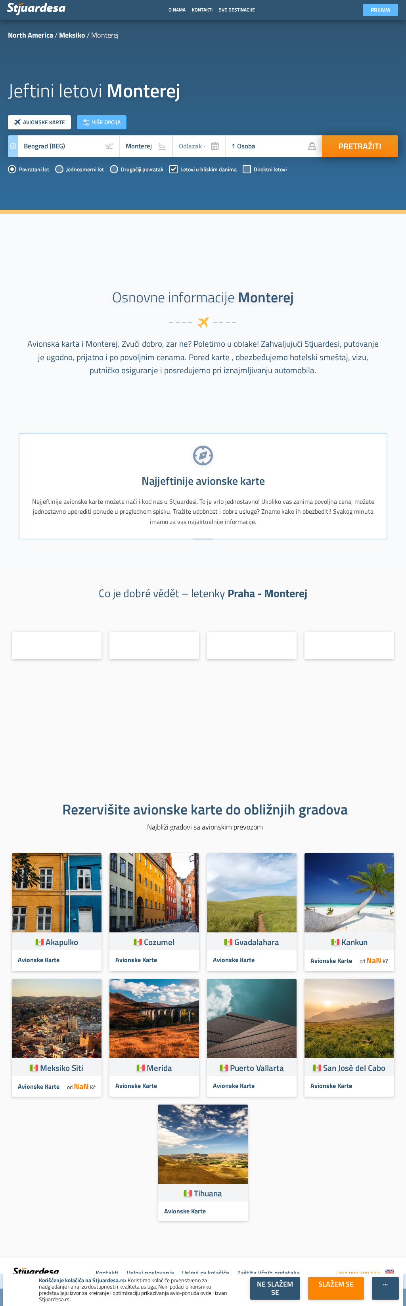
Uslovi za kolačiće (205, 1272)
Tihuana (208, 1193)
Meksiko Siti (61, 1068)
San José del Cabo (354, 1068)
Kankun (354, 942)
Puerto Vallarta (257, 1068)
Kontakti (107, 1272)
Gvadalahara (256, 942)
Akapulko (62, 942)
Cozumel (159, 942)
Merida (159, 1068)
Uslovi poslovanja (150, 1272)
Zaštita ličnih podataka (268, 1272)
